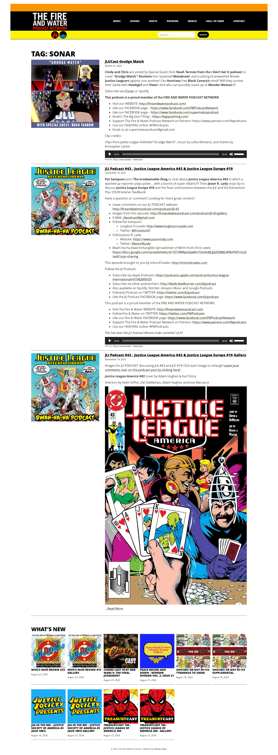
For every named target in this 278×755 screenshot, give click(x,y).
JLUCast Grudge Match (124, 61)
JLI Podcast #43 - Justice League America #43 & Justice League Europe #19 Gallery (175, 355)
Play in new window (122, 159)
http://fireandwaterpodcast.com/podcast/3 (146, 209)
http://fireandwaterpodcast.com (180, 309)
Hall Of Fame (215, 21)
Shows (135, 21)
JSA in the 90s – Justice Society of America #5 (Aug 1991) (47, 728)
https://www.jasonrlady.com (153, 239)
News (117, 21)
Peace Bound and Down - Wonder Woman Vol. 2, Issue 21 (157, 672)
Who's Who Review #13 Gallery (84, 671)
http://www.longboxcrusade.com (170, 226)
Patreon (172, 21)
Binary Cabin (161, 748)
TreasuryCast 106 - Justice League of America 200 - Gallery (156, 728)
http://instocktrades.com (189, 263)
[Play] (110, 154)
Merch (192, 21)
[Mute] (231, 154)
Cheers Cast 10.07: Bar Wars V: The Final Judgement (119, 672)
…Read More (114, 609)
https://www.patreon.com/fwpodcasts (219, 322)
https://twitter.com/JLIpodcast (178, 292)
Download (138, 159)
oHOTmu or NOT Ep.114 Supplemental (228, 671)
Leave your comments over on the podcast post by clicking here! (172, 367)
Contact (239, 21)
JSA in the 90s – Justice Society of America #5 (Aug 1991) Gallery (84, 728)
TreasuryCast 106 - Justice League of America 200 (117, 728)
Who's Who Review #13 (48, 669)
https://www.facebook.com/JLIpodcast (192, 297)
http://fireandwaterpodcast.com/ (162, 104)
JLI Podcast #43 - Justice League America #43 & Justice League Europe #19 (169, 168)
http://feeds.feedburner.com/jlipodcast (188, 284)
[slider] (239, 153)
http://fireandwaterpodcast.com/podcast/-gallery (188, 213)
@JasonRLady (141, 244)
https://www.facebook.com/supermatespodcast (185, 112)
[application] (176, 154)
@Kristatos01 (141, 230)
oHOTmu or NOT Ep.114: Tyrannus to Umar (193, 671)
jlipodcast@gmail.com (139, 218)
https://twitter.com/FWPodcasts (182, 313)
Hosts (153, 21)
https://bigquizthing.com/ (170, 116)
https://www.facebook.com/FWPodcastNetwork (184, 108)
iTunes (129, 91)
